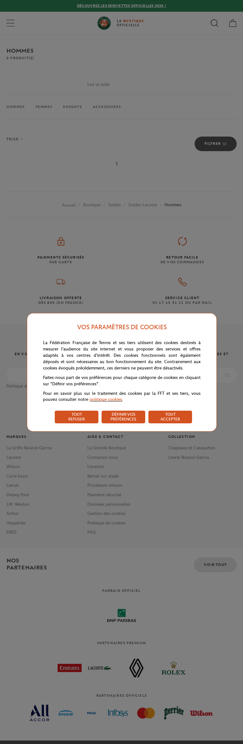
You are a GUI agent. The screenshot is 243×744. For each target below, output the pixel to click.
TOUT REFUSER (76, 416)
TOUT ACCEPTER (170, 416)
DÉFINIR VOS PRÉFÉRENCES (123, 416)
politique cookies (106, 399)
